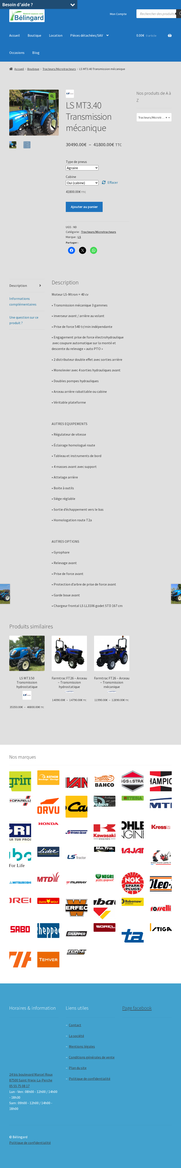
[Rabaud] (104, 909)
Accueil (14, 35)
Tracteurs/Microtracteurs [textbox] (155, 117)
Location (55, 35)
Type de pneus (76, 161)
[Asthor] (48, 777)
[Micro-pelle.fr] (161, 858)
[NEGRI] (104, 877)
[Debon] (104, 801)
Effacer (112, 182)
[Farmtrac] (161, 807)
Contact (75, 1025)
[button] (52, 96)
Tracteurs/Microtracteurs (59, 69)
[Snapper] (76, 934)
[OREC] (20, 900)
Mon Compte (118, 14)
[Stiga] (161, 927)
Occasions (17, 52)
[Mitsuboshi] (20, 883)
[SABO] (20, 929)
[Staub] (132, 933)
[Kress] (161, 827)
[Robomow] (132, 902)
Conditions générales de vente (92, 1057)
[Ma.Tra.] (104, 849)
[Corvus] (48, 807)
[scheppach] (48, 930)
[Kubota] (20, 858)
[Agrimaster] (20, 781)
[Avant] (76, 781)
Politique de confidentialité (89, 1078)
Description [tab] (18, 285)
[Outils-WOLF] (48, 901)
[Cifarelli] (20, 801)
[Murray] (76, 883)
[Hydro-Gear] (76, 832)
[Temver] (48, 959)
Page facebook (137, 1008)
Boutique (34, 35)
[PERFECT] (76, 908)
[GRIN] (20, 832)
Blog (36, 52)
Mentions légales (82, 1046)
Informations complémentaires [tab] (22, 301)
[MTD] (48, 877)
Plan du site (78, 1068)
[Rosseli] (161, 909)
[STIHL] (20, 959)
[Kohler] (132, 830)
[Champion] (161, 781)
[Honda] (48, 823)
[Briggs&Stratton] (132, 781)
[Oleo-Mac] (161, 882)
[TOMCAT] (76, 952)
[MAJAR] (132, 851)
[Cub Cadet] (76, 807)
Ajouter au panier (84, 206)
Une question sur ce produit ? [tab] (23, 320)
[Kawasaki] (104, 832)
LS (79, 237)
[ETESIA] (132, 798)
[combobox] (154, 117)
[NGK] (132, 883)
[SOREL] (104, 927)
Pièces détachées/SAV (86, 35)
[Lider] (48, 852)
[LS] (76, 858)
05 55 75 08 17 (19, 1086)
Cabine (71, 176)
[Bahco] (104, 781)
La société (76, 1036)
